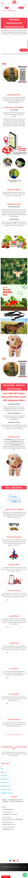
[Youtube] (14, 860)
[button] (25, 875)
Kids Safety (14, 668)
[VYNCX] (14, 739)
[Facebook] (10, 860)
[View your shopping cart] (25, 5)
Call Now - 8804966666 (8, 10)
